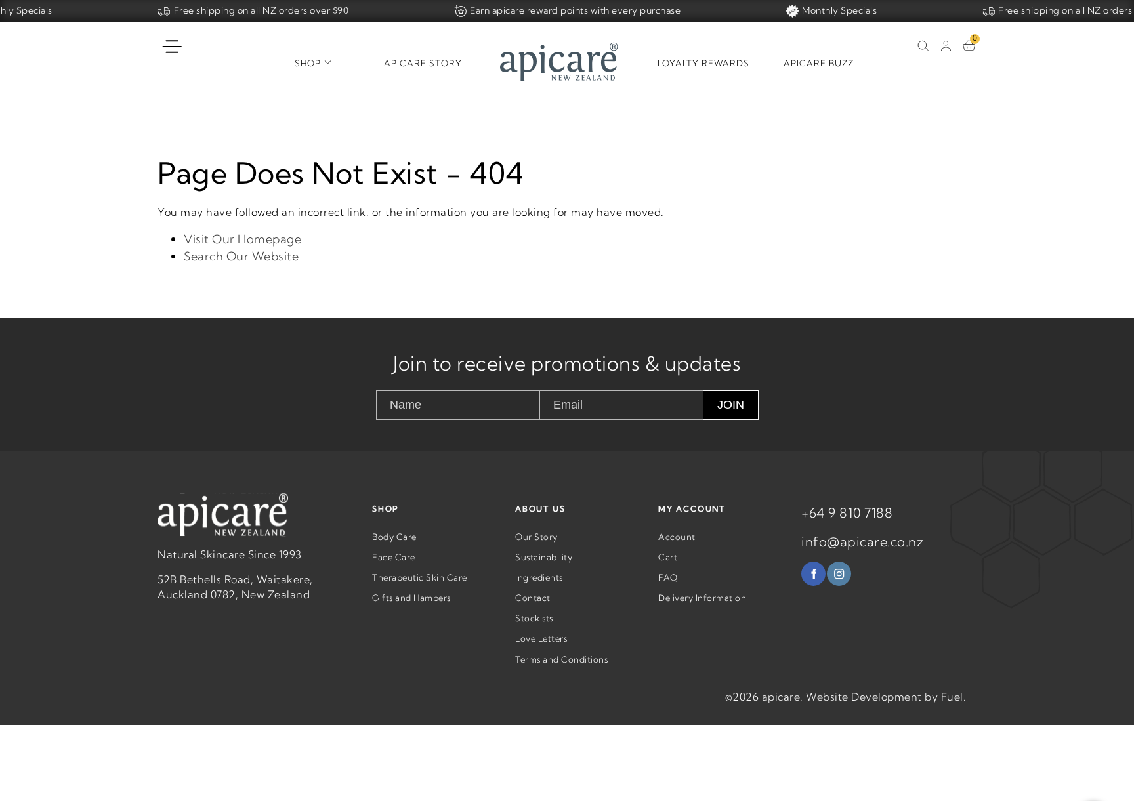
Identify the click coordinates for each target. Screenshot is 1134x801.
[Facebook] (813, 574)
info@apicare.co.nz (862, 541)
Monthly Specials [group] (839, 10)
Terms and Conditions (561, 659)
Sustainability (543, 557)
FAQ (668, 577)
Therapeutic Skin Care (419, 577)
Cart (667, 557)
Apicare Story (423, 63)
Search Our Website (241, 256)
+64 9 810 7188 (846, 512)
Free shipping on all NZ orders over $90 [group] (261, 10)
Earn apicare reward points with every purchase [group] (575, 10)
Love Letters (541, 638)
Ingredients (539, 577)
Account (677, 536)
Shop (308, 63)
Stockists (534, 618)
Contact (533, 597)
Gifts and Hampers (411, 597)
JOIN (730, 404)
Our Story (536, 536)
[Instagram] (839, 574)
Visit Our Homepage (242, 239)
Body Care (394, 536)
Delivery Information (702, 597)
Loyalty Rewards (703, 63)
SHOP (385, 509)
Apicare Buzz (819, 63)
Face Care (393, 557)
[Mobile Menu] (173, 47)
